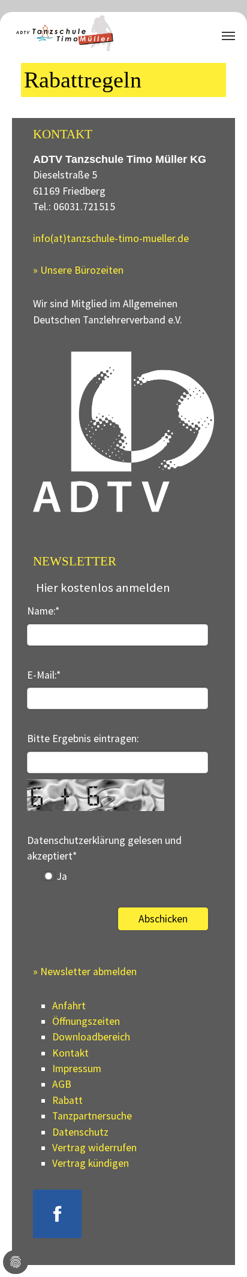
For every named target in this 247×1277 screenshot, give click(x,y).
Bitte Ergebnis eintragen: (83, 738)
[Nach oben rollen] (219, 1249)
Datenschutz (80, 1132)
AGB (61, 1084)
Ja (61, 876)
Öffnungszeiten (86, 1021)
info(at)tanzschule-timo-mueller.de (111, 238)
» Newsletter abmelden (85, 971)
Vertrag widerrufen (94, 1147)
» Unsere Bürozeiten (78, 270)
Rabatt (67, 1100)
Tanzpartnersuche (92, 1115)
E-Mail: (44, 675)
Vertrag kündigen (90, 1163)
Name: (43, 611)
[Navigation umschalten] (228, 36)
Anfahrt (69, 1005)
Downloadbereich (91, 1036)
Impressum (76, 1068)
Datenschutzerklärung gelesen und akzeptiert (104, 848)
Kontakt (70, 1053)
